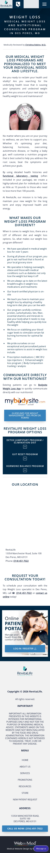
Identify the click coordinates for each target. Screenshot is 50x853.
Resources (25, 786)
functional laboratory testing (20, 175)
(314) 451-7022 (21, 560)
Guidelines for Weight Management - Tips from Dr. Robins (25, 415)
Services (25, 773)
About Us (25, 766)
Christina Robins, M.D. (35, 44)
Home (25, 760)
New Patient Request (25, 799)
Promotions (25, 779)
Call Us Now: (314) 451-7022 (25, 828)
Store (25, 792)
